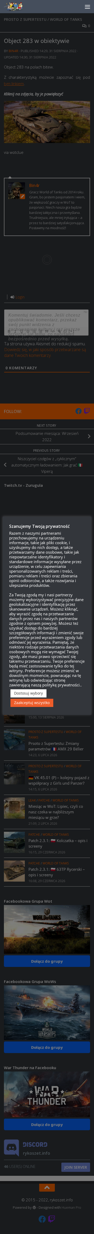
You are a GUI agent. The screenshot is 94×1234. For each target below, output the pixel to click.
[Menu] (87, 6)
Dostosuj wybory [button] (28, 693)
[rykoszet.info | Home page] (18, 6)
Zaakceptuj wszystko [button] (32, 702)
